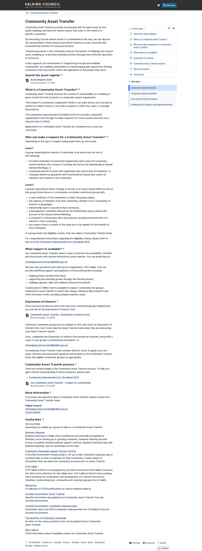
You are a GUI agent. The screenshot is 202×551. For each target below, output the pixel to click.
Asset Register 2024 (41, 79)
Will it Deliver (32, 530)
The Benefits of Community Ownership (45, 518)
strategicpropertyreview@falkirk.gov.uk (46, 261)
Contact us (47, 542)
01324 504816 (32, 412)
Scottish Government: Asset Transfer (45, 494)
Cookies (58, 542)
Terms (83, 542)
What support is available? (145, 52)
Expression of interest (143, 58)
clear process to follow (37, 121)
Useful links (139, 74)
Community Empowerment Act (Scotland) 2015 (54, 377)
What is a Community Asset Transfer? (150, 39)
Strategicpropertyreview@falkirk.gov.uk (46, 345)
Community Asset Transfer (44, 13)
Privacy (66, 542)
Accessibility (35, 542)
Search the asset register (145, 34)
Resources (30, 485)
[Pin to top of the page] (169, 28)
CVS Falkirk (31, 466)
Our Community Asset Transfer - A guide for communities (60, 382)
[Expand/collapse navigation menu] (173, 28)
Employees (99, 542)
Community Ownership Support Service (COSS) (50, 451)
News (90, 542)
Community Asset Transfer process (149, 63)
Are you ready (32, 423)
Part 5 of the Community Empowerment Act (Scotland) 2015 (57, 241)
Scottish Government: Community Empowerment (51, 506)
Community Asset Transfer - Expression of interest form (60, 314)
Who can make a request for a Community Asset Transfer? (152, 45)
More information (141, 69)
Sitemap (75, 542)
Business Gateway (35, 432)
